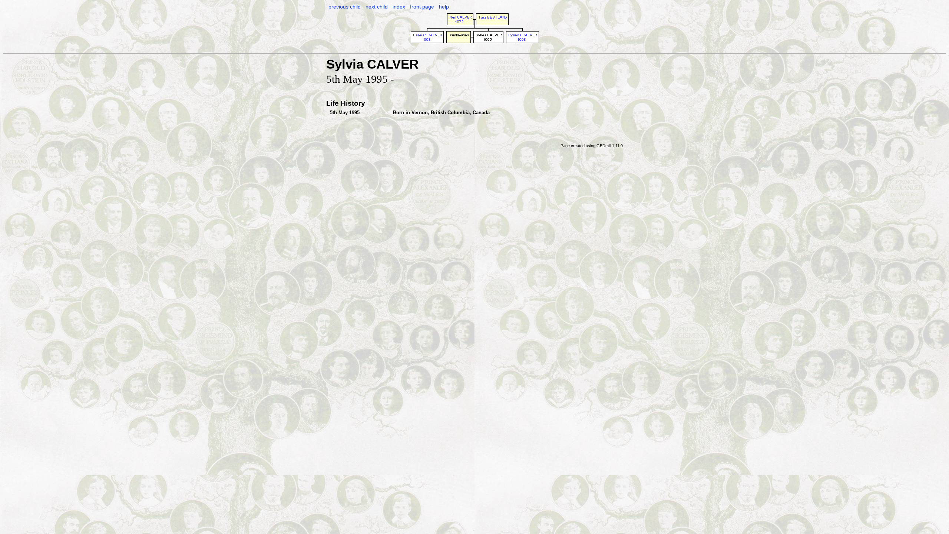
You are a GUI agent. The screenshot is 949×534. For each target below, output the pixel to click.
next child (377, 7)
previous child (344, 7)
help (444, 7)
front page (422, 7)
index (399, 7)
